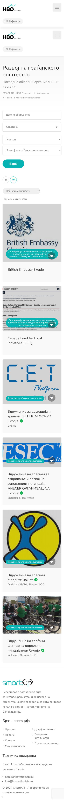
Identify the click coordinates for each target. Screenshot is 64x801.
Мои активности (15, 746)
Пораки (10, 735)
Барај (13, 164)
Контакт (10, 740)
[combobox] (15, 199)
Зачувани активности (41, 736)
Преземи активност (46, 743)
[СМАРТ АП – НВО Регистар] (12, 7)
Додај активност (44, 729)
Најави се (14, 21)
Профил (10, 729)
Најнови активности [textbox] (15, 199)
